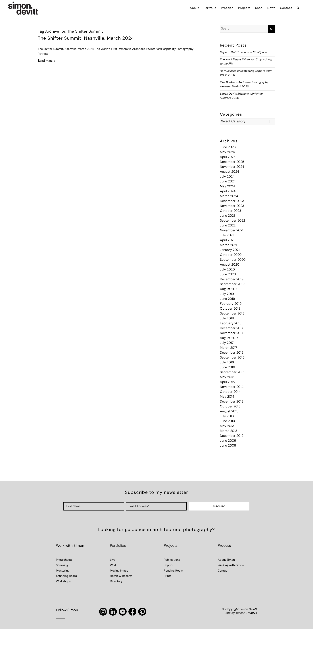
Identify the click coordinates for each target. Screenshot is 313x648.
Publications (172, 560)
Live (112, 560)
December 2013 (231, 401)
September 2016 (232, 357)
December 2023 (232, 201)
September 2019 (232, 284)
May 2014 (227, 397)
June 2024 (228, 181)
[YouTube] (123, 612)
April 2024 (227, 191)
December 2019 (231, 279)
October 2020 (230, 255)
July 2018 (227, 318)
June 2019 (227, 299)
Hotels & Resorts (121, 576)
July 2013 (227, 416)
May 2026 (227, 152)
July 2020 (227, 269)
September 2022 (232, 220)
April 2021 (227, 240)
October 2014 (230, 392)
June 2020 (228, 274)
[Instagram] (103, 612)
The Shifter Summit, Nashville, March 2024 (86, 38)
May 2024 (227, 186)
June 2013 (227, 421)
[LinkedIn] (113, 612)
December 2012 (231, 436)
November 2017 (231, 333)
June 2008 (228, 445)
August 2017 (229, 338)
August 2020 (229, 264)
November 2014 (231, 387)
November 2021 (231, 230)
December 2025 (232, 162)
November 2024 (232, 167)
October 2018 (230, 309)
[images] (23, 8)
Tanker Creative (246, 613)
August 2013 (229, 411)
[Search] (297, 8)
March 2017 (228, 348)
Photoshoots (64, 560)
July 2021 (227, 235)
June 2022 (227, 225)
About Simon (226, 560)
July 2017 (227, 343)
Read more (45, 61)
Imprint (168, 565)
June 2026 (228, 147)
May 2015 (227, 377)
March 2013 (228, 431)
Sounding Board (66, 576)
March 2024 (229, 196)
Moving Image (119, 570)
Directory (116, 581)
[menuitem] (194, 8)
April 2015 (227, 382)
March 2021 (228, 245)
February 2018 (230, 323)
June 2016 (227, 367)
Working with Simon (231, 565)
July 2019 (227, 294)
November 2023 (232, 206)
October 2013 (230, 406)
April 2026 (227, 157)
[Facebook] (132, 612)
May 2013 (227, 426)
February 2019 (230, 304)
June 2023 (228, 216)
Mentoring (62, 570)
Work (113, 565)
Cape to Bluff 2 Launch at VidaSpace (243, 52)
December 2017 (231, 328)
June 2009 (228, 441)
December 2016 (231, 353)
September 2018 (232, 313)
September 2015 (232, 372)
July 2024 (227, 176)
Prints (167, 576)
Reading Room (173, 570)
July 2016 (227, 362)
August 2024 (229, 172)
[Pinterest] (142, 612)
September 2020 (232, 260)
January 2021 (230, 250)
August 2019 (229, 289)
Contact (223, 570)
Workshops (63, 581)
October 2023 (230, 211)
